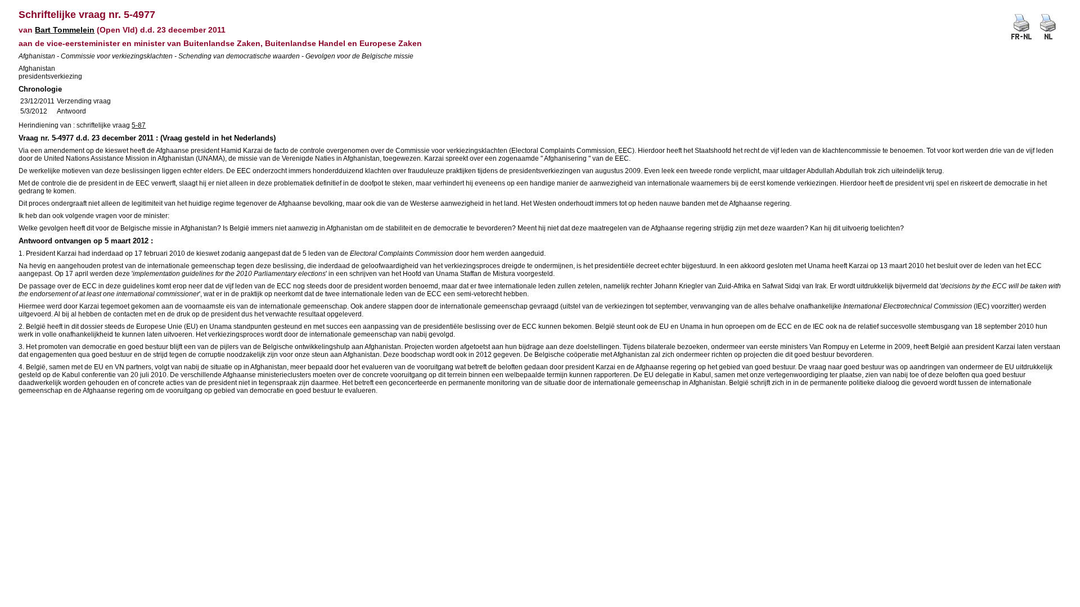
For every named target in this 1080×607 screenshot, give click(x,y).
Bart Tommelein (64, 29)
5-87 (139, 125)
